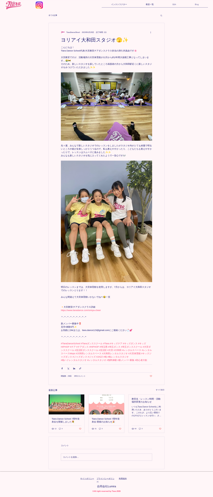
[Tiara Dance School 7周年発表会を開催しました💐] (66, 404)
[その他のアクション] (150, 32)
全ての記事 (53, 15)
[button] (149, 5)
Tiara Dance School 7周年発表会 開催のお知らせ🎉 (106, 420)
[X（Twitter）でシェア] (68, 368)
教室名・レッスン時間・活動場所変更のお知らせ (146, 400)
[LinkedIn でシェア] (74, 368)
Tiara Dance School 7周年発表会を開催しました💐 (66, 420)
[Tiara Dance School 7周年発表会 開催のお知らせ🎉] (106, 404)
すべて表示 (160, 390)
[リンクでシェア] (80, 368)
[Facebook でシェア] (62, 368)
